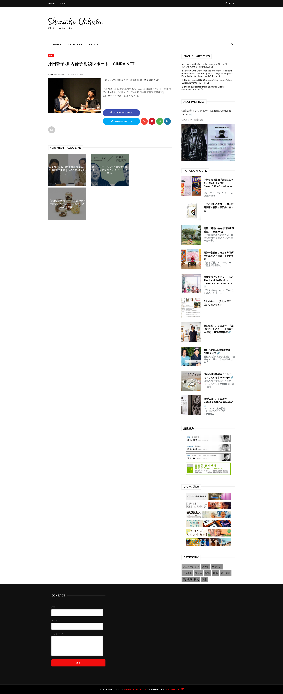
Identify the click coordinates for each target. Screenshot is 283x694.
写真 (51, 55)
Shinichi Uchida (58, 74)
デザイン (216, 566)
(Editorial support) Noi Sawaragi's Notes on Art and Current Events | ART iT (207, 81)
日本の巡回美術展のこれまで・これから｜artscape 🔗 (219, 376)
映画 (215, 573)
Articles (74, 44)
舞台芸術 (225, 573)
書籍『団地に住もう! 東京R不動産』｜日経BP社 (219, 230)
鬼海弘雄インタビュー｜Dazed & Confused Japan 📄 (218, 401)
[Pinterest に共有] (51, 129)
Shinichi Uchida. (136, 689)
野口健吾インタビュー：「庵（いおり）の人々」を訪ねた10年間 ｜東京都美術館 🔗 (219, 329)
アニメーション (191, 566)
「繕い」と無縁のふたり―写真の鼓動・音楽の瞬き (129, 79)
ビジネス (187, 573)
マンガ (198, 573)
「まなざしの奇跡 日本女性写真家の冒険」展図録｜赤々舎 (219, 207)
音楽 (204, 579)
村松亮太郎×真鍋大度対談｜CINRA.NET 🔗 (218, 352)
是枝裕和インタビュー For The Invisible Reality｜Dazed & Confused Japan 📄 (218, 282)
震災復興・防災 (191, 579)
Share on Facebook (123, 113)
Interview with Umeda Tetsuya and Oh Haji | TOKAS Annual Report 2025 (204, 65)
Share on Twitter (123, 121)
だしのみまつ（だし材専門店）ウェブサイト (217, 303)
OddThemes (173, 689)
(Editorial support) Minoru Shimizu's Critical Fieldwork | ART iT (203, 88)
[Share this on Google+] (144, 121)
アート (205, 566)
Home (51, 3)
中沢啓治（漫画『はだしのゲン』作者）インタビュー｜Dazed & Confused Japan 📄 (219, 184)
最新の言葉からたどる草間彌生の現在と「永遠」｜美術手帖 (219, 255)
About (63, 3)
